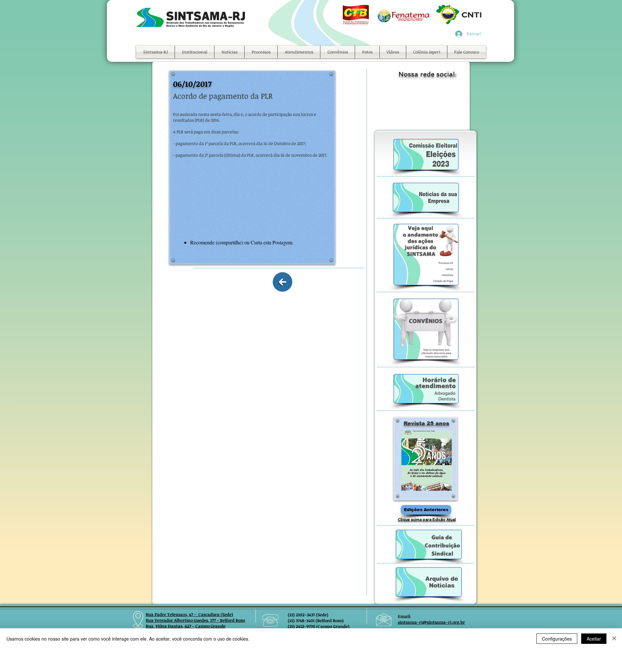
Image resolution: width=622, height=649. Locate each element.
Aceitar (594, 638)
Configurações (557, 638)
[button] (194, 52)
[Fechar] (614, 638)
